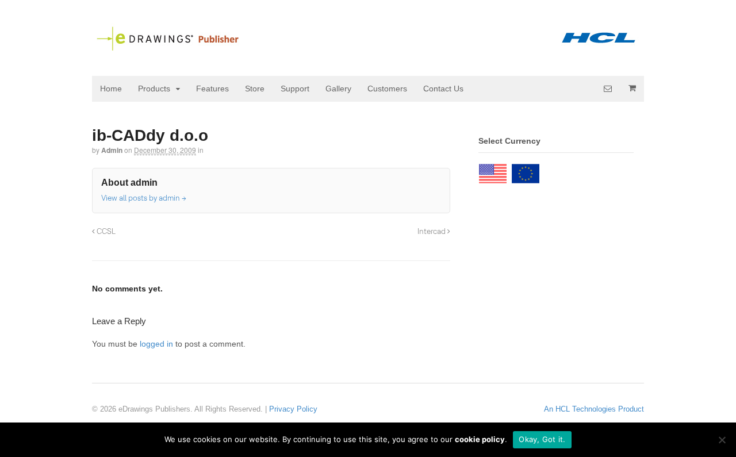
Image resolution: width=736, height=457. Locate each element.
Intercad (432, 231)
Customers (387, 88)
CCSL (105, 231)
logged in (156, 343)
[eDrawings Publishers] (368, 46)
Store (254, 88)
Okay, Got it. (542, 439)
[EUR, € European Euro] (525, 170)
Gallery (338, 88)
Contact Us (443, 88)
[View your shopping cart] (632, 88)
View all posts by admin (143, 197)
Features (212, 88)
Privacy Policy (293, 409)
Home (111, 88)
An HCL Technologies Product (594, 409)
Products (154, 88)
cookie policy (480, 439)
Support (295, 88)
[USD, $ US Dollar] (492, 170)
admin (111, 150)
